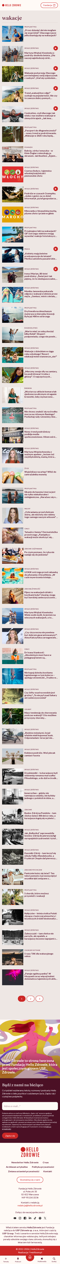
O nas (46, 1162)
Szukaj (54, 1261)
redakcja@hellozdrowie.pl (30, 1205)
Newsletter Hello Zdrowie (25, 1162)
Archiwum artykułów (17, 1166)
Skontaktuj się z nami (30, 1179)
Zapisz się (10, 1135)
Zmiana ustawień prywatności (23, 1171)
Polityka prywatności (43, 1166)
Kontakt (47, 1171)
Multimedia (42, 1261)
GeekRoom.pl (35, 1252)
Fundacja (47, 5)
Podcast (18, 1261)
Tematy (6, 1261)
